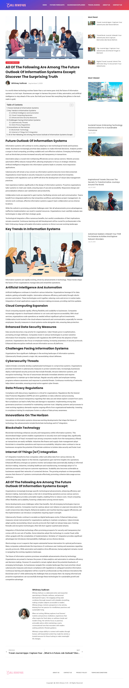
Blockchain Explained (76, 5)
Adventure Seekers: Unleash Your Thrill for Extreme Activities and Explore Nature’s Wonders (104, 236)
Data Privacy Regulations (21, 125)
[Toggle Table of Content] (70, 105)
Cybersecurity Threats (19, 123)
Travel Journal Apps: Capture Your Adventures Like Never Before (109, 23)
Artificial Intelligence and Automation (25, 113)
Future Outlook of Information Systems (23, 108)
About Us (106, 5)
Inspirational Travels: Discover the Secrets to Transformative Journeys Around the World (104, 182)
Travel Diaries (94, 5)
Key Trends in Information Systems (22, 110)
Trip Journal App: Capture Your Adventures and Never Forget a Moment (108, 50)
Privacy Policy (81, 672)
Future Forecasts (57, 5)
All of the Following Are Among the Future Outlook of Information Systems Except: (40, 135)
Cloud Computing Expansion (22, 115)
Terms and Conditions (99, 672)
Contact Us (117, 5)
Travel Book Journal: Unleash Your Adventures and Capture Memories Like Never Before (109, 37)
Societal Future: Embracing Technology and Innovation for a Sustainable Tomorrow (105, 127)
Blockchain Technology (19, 130)
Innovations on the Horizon (19, 127)
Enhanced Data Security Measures (24, 118)
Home (45, 5)
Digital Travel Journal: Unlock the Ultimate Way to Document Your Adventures (109, 63)
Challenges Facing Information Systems (24, 120)
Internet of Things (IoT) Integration (24, 132)
